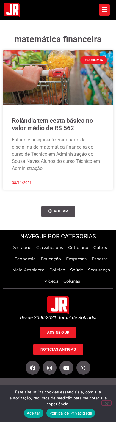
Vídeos (51, 281)
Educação (51, 259)
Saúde (76, 270)
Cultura (101, 247)
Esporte (100, 259)
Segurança (99, 270)
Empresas (76, 259)
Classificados (49, 247)
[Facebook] (33, 368)
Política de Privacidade (71, 413)
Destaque (21, 247)
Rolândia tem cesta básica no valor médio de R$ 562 (52, 124)
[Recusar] (106, 403)
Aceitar (33, 413)
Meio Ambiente (28, 270)
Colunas (71, 281)
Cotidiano (78, 247)
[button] (58, 211)
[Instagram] (50, 368)
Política (57, 270)
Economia (25, 259)
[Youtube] (66, 368)
